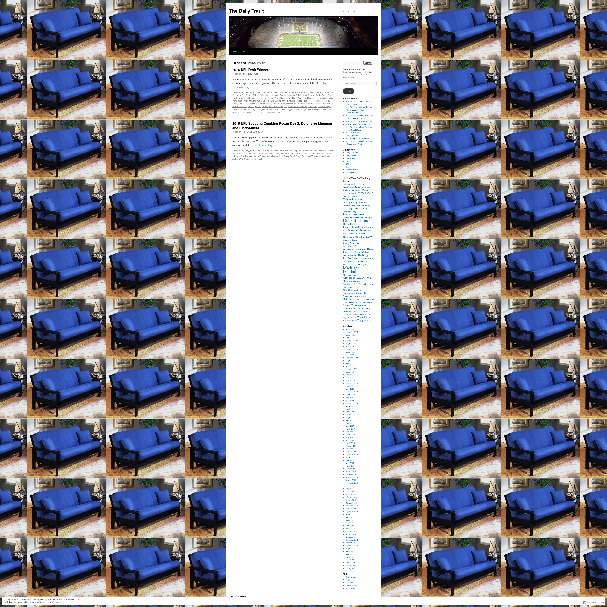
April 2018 (350, 411)
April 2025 (350, 337)
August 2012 (350, 548)
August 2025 (350, 334)
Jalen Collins (275, 100)
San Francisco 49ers (350, 308)
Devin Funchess (351, 224)
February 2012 (351, 565)
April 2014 (350, 491)
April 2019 (350, 400)
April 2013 (350, 525)
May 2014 (349, 488)
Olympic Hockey (352, 169)
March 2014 (350, 494)
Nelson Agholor (323, 103)
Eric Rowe (263, 97)
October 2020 (351, 380)
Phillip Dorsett (294, 106)
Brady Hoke (364, 192)
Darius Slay (361, 208)
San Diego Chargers (256, 109)
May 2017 (349, 423)
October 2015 (351, 451)
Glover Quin (347, 237)
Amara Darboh (348, 187)
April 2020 (350, 389)
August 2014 (350, 485)
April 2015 (350, 463)
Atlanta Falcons (316, 92)
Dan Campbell (349, 208)
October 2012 (351, 542)
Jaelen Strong (263, 100)
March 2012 (350, 562)
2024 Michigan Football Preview (358, 124)
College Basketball (352, 152)
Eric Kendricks (251, 97)
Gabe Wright (274, 97)
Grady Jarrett (285, 97)
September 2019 (352, 391)
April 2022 (350, 366)
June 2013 (349, 520)
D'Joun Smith (258, 95)
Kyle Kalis (369, 258)
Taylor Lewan (364, 317)
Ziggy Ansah (364, 320)
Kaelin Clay (325, 100)
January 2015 (351, 471)
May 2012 (349, 557)
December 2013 (351, 502)
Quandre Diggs (324, 106)
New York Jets (361, 293)
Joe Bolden (349, 258)
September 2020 (352, 383)
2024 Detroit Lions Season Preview (359, 121)
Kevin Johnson (249, 103)
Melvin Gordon (292, 103)
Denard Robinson (354, 214)
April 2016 (350, 440)
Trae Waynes (246, 112)
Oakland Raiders (360, 296)
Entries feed (350, 582)
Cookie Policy (55, 602)
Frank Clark (279, 153)
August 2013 (350, 514)
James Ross (348, 252)
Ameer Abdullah (302, 92)
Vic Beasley (258, 112)
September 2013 (352, 511)
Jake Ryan (289, 153)
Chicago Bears (363, 202)
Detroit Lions (301, 95)
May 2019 (349, 397)
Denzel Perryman (287, 95)
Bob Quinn (363, 189)
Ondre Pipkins (360, 299)
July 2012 (349, 551)
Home (235, 51)
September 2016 (352, 431)
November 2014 (352, 477)
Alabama (347, 183)
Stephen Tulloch (349, 314)
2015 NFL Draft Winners (251, 69)
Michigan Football (351, 269)
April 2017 (350, 426)
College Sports (351, 158)
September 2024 (352, 340)
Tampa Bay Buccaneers (317, 109)
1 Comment (257, 158)
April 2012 (350, 559)
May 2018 (349, 409)
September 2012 (352, 545)
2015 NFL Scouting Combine (265, 150)
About (244, 51)
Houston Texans (314, 97)
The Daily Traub (246, 10)
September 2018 (352, 403)
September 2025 (352, 332)
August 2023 (350, 352)
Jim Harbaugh (361, 255)
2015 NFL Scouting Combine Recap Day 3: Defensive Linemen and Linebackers (282, 125)
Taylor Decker (350, 317)
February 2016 (351, 446)
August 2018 (350, 406)
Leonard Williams (317, 153)
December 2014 (351, 474)
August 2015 (350, 457)
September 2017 (352, 414)
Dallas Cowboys (364, 205)
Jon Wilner (360, 258)
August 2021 (350, 371)
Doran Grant (327, 95)
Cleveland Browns (350, 205)
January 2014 (351, 500)
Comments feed (351, 585)
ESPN (348, 161)
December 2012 (351, 537)
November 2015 (352, 448)
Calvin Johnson (352, 199)
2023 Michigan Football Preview (358, 138)
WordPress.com (351, 588)
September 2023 (352, 349)
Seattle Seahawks (365, 308)
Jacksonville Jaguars (247, 100)
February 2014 (351, 497)
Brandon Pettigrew (350, 196)
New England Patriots (350, 287)
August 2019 (350, 394)
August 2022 (350, 360)
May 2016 (349, 437)
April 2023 (350, 354)
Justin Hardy (314, 100)
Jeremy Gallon (362, 252)
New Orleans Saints (352, 290)
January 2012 (351, 568)
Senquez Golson (273, 109)
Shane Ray (300, 156)
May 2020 (349, 386)
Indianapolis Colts (351, 246)
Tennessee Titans (350, 320)
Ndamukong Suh (366, 283)
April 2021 (350, 377)
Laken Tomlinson (263, 103)
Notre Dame (348, 295)
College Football (352, 155)
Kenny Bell (237, 103)
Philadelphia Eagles (278, 106)
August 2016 (350, 434)
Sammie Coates (239, 109)
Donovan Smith (314, 95)
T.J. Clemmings (299, 109)
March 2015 (350, 465)
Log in (348, 579)
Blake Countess (350, 189)
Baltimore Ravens (362, 186)
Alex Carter (279, 92)
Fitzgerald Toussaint (359, 230)
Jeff (256, 73)
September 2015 (352, 454)
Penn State (369, 299)
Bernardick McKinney (288, 150)
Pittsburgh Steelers (308, 106)
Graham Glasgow (363, 236)
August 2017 (350, 417)
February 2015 (351, 468)
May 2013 (349, 522)
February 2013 (351, 531)
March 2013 (350, 528)
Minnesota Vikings (308, 103)
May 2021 (349, 374)
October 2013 (351, 508)
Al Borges (358, 184)
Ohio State (348, 299)
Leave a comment (272, 112)
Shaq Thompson (313, 156)
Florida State (348, 233)
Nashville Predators (350, 284)
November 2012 (352, 540)
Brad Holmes (349, 193)
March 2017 (350, 428)
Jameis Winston (288, 100)
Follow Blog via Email (354, 69)
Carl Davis (313, 150)
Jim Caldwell (348, 255)
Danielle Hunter (272, 95)
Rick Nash (362, 305)
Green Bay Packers (350, 240)
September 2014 (352, 483)
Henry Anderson (299, 97)
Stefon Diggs (286, 109)
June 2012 (349, 554)
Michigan (362, 264)
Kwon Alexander (302, 153)
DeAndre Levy (349, 211)
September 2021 (352, 369)
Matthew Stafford (352, 261)
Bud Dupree (247, 95)
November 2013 (352, 505)
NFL (243, 92)
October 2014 (351, 480)
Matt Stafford (366, 262)
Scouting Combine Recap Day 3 (281, 156)
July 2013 (349, 517)
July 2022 (349, 363)
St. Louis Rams (361, 311)
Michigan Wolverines (357, 278)
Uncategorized (351, 172)
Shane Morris (349, 311)
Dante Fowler (252, 153)
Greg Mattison (351, 243)
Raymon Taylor (350, 305)
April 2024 (350, 346)
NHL (347, 166)
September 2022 (352, 357)
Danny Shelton (238, 153)
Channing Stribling (350, 202)
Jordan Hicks (302, 100)
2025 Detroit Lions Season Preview (359, 107)
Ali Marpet (289, 92)
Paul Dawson (246, 156)
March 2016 (350, 443)
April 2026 (350, 329)
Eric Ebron (368, 227)
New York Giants (239, 106)
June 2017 (349, 420)
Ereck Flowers (238, 97)
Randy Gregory (259, 156)
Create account (351, 577)
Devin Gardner (353, 227)
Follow (348, 91)
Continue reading (242, 87)
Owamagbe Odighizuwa (258, 106)
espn (345, 230)
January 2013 (351, 534)
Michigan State (349, 275)
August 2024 (350, 343)
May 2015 (349, 460)
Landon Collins (278, 103)
